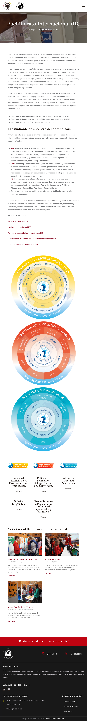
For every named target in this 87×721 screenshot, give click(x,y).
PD (12, 179)
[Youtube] (9, 689)
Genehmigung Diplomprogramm (23, 559)
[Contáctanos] (66, 653)
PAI (12, 164)
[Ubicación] (42, 653)
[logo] (8, 654)
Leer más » (11, 576)
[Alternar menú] (83, 6)
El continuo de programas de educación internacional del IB (32, 239)
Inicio (31, 30)
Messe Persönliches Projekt (20, 607)
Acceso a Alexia (69, 701)
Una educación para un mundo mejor (23, 244)
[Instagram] (4, 689)
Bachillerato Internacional (18, 221)
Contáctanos (77, 653)
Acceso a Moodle (70, 706)
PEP (13, 148)
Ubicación (52, 653)
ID (85, 719)
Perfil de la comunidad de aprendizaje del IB (25, 233)
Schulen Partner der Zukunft (55, 719)
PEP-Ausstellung (53, 559)
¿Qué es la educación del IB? (19, 227)
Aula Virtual (68, 711)
